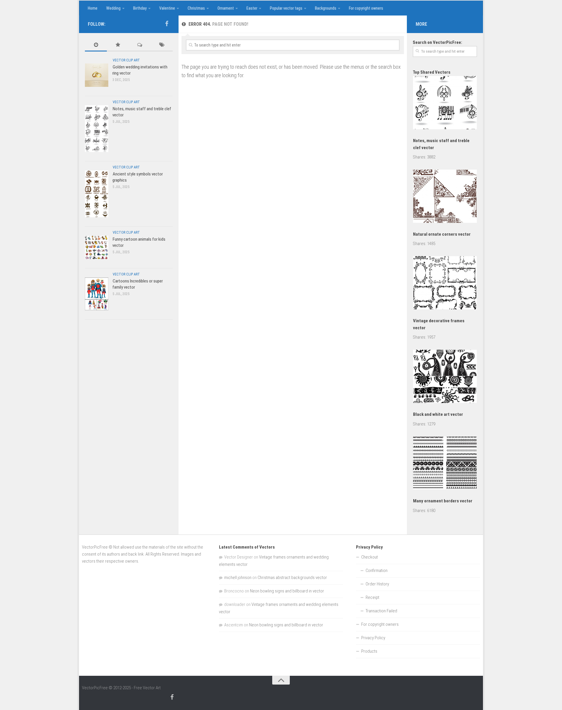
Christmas (196, 8)
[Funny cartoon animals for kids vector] (96, 247)
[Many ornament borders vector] (445, 464)
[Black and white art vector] (445, 377)
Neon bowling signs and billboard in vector (287, 591)
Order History (377, 584)
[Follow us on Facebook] (166, 23)
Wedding (113, 8)
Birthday (140, 8)
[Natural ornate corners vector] (445, 197)
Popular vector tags (286, 8)
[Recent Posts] (96, 45)
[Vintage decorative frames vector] (445, 284)
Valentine (167, 8)
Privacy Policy (373, 637)
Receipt (372, 597)
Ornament (225, 8)
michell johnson (237, 577)
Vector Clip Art (126, 60)
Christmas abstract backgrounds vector (292, 577)
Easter (251, 8)
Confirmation (377, 570)
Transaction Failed (381, 611)
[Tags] (162, 45)
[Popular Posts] (118, 45)
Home (92, 8)
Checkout (369, 557)
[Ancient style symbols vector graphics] (96, 193)
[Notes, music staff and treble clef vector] (96, 128)
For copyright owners (366, 8)
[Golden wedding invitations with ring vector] (96, 75)
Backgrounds (325, 8)
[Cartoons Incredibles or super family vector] (96, 293)
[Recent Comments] (140, 45)
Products (369, 651)
